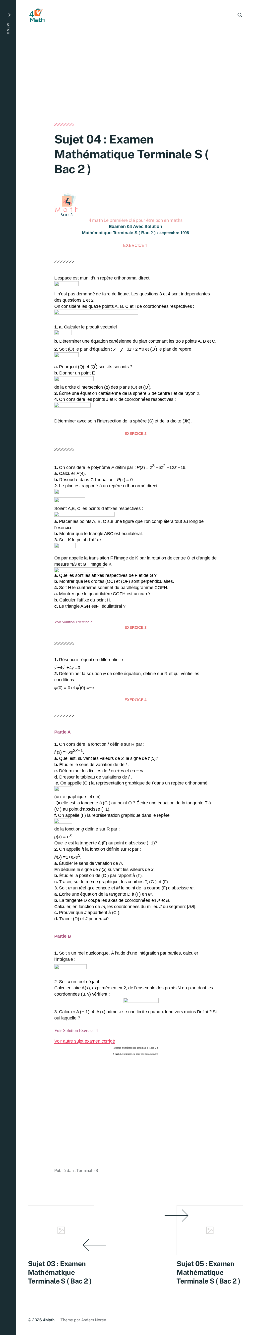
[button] (8, 667)
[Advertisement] (135, 86)
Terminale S (87, 1170)
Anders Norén (93, 1320)
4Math (49, 1320)
